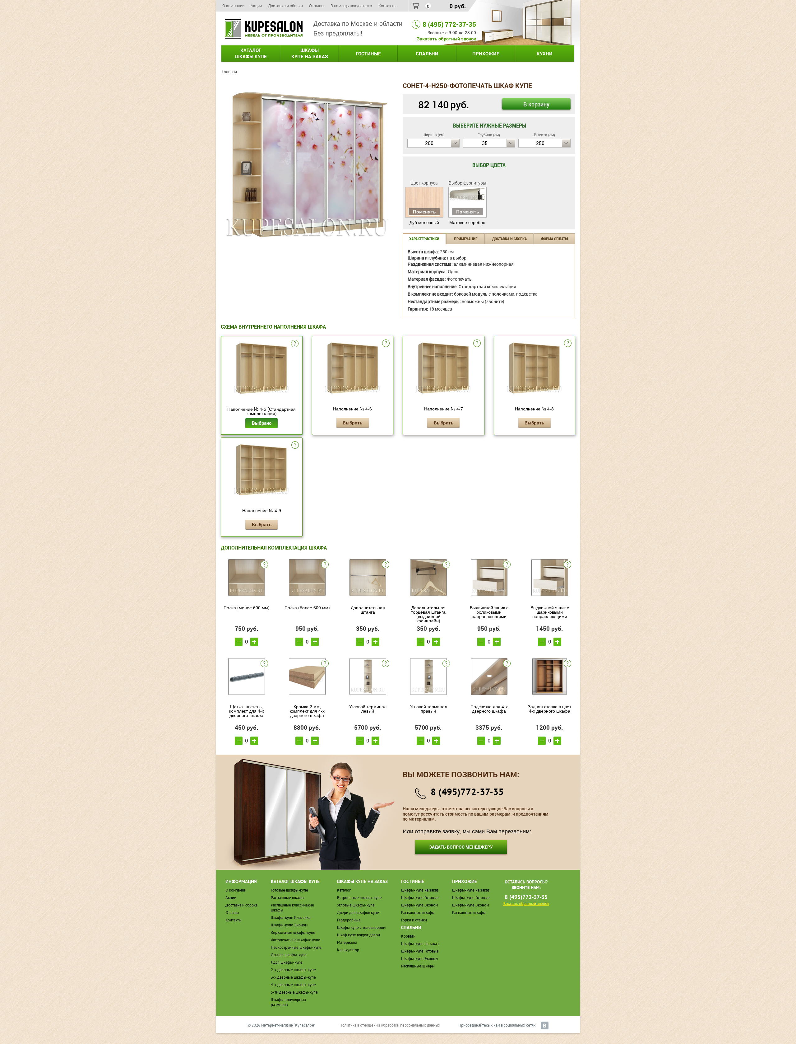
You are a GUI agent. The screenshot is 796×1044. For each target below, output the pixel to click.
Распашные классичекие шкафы (292, 907)
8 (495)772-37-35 (467, 791)
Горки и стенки (414, 920)
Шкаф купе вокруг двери (358, 935)
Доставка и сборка (285, 5)
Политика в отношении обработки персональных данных (390, 1025)
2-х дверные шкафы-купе (293, 969)
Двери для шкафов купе (358, 912)
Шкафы (309, 53)
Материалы (347, 942)
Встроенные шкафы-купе (359, 897)
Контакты (387, 5)
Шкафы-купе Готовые (420, 897)
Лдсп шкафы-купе (287, 962)
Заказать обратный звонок (446, 38)
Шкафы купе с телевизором (361, 927)
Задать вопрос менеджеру (461, 847)
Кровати (408, 936)
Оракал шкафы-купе (289, 954)
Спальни (427, 53)
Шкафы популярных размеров (288, 1002)
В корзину (536, 104)
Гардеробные (349, 920)
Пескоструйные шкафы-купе (296, 947)
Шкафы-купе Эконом (289, 925)
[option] (307, 164)
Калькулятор (348, 950)
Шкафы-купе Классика (290, 917)
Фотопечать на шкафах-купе (295, 940)
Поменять (424, 211)
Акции (256, 5)
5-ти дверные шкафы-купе (294, 992)
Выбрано (261, 423)
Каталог (251, 53)
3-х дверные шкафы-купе (293, 977)
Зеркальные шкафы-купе (293, 932)
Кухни (545, 53)
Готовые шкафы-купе (289, 890)
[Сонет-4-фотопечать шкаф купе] (307, 164)
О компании (233, 5)
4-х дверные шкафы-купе (293, 984)
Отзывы (316, 5)
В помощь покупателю (351, 5)
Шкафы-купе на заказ (420, 890)
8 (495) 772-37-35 (449, 24)
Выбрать (352, 422)
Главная (229, 71)
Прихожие (485, 53)
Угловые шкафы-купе (356, 905)
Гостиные (368, 53)
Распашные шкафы (287, 897)
